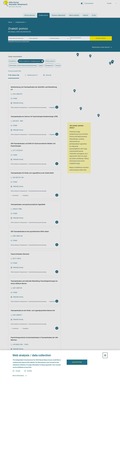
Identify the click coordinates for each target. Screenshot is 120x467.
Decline (29, 371)
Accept (18, 371)
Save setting (77, 362)
